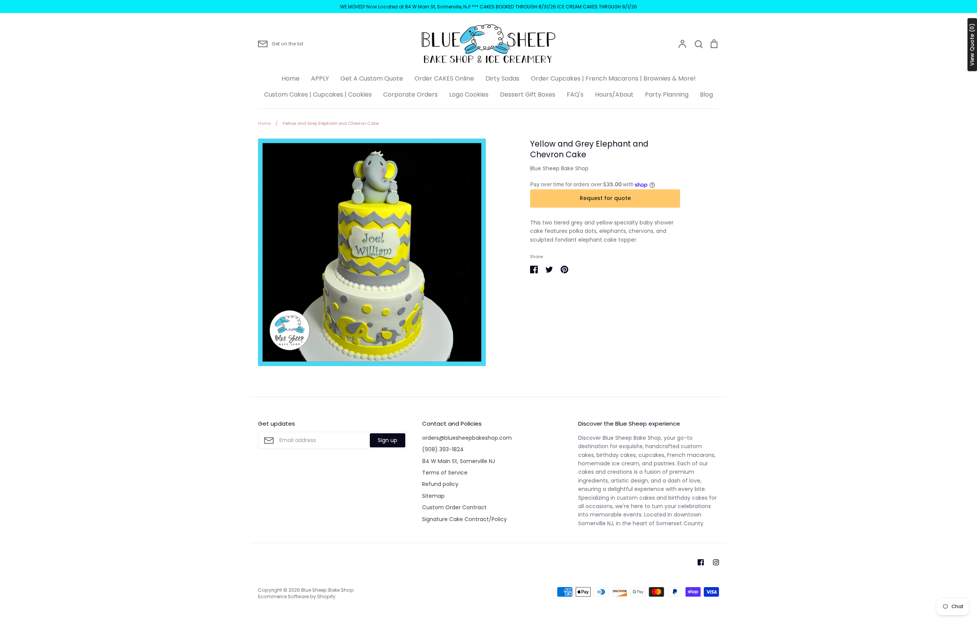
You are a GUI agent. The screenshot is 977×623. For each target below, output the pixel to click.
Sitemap (433, 496)
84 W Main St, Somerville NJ (458, 461)
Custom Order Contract (454, 507)
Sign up (387, 440)
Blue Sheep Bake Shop (559, 168)
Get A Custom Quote (371, 78)
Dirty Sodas (502, 78)
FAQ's (575, 94)
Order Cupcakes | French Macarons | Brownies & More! (613, 78)
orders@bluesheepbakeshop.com (467, 438)
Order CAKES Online (444, 78)
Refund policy (440, 484)
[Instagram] (716, 562)
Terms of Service (445, 472)
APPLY (320, 78)
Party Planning (666, 94)
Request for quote (605, 198)
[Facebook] (700, 562)
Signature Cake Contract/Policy (464, 519)
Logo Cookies (468, 94)
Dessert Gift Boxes (527, 94)
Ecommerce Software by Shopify (296, 596)
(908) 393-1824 (443, 449)
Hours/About (614, 94)
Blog (706, 94)
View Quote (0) (972, 45)
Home (291, 78)
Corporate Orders (410, 94)
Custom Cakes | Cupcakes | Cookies (318, 94)
